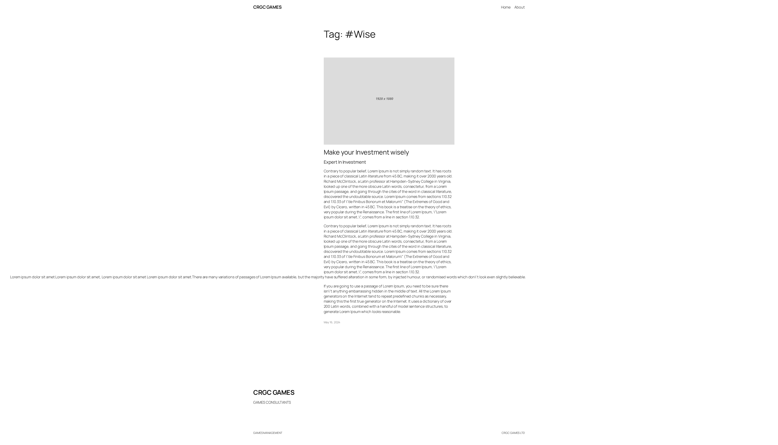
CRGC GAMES (267, 7)
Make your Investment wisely (366, 152)
